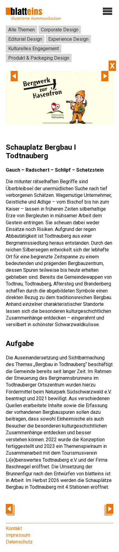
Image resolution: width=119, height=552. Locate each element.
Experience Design (68, 39)
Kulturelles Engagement (33, 48)
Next (104, 76)
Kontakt (14, 528)
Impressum (18, 535)
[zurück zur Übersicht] (112, 66)
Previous (14, 76)
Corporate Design (59, 30)
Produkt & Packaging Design (38, 58)
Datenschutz (19, 542)
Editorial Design (25, 39)
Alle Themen (21, 30)
